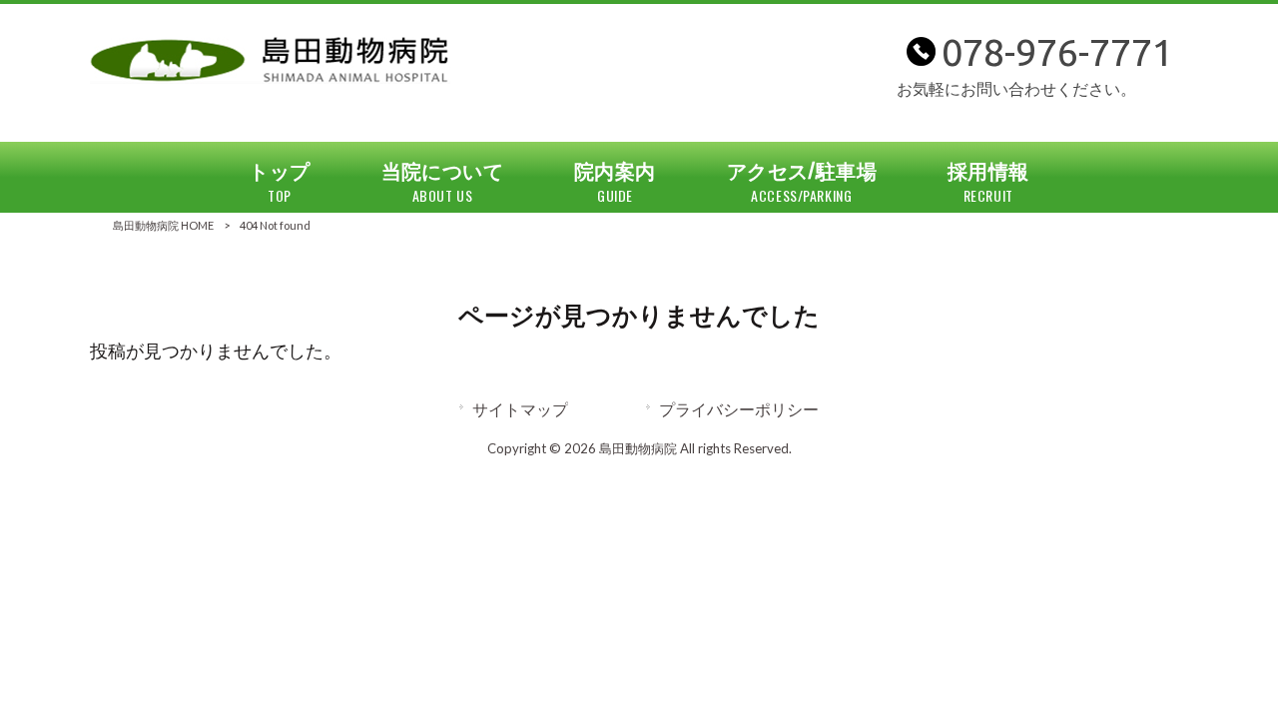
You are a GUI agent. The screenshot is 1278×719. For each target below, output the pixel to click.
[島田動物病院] (270, 77)
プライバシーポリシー (739, 408)
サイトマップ (520, 408)
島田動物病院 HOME (163, 225)
